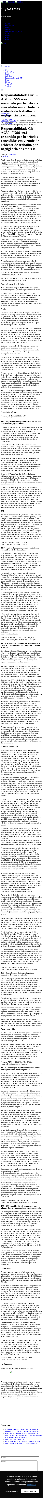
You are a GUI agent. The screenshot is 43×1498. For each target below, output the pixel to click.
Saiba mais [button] (31, 1485)
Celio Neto (4, 121)
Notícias (13, 121)
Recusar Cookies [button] (12, 1491)
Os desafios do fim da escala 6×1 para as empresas (22, 1441)
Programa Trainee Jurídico (14, 1439)
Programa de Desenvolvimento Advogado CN (21, 1443)
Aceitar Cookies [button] (30, 1491)
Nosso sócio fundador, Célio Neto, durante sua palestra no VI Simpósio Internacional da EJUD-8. (22, 1430)
